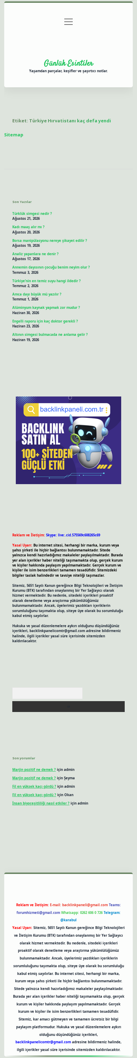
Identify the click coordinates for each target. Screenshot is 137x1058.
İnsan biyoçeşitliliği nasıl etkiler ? (41, 803)
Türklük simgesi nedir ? (32, 213)
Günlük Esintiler (68, 63)
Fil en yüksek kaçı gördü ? (34, 786)
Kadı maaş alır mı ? (28, 227)
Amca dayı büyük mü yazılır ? (36, 294)
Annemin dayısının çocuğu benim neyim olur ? (51, 267)
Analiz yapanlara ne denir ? (35, 254)
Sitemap (13, 134)
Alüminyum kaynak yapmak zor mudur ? (46, 307)
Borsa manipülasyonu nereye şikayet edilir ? (49, 240)
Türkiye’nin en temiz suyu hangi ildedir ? (46, 281)
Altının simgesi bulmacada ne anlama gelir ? (50, 334)
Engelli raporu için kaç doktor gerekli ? (45, 321)
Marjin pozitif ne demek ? (34, 769)
